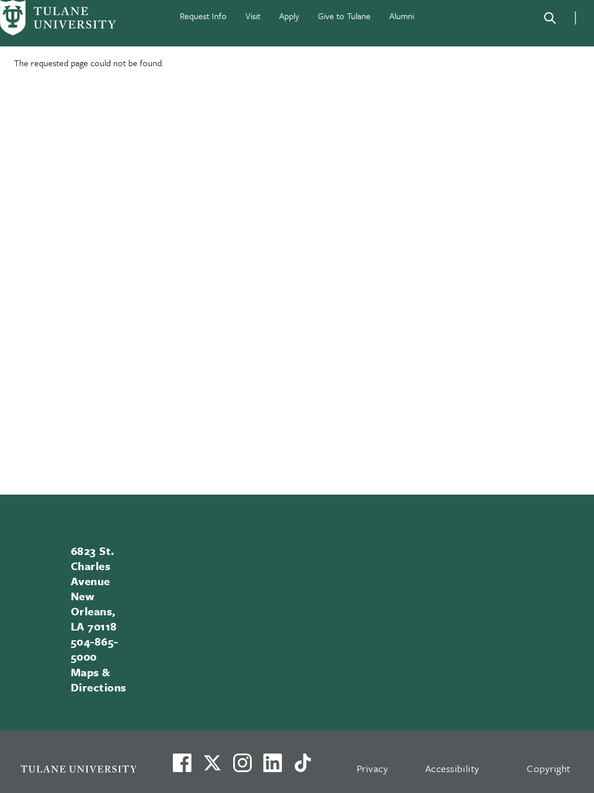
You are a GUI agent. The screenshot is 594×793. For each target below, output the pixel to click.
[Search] (550, 18)
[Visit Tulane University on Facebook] (182, 767)
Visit (252, 15)
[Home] (58, 17)
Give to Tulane (344, 15)
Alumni (401, 15)
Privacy (373, 768)
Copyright (549, 768)
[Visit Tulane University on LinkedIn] (272, 767)
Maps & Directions (98, 679)
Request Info (203, 15)
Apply (289, 15)
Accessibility (452, 768)
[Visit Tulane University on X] (212, 767)
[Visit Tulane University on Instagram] (242, 767)
